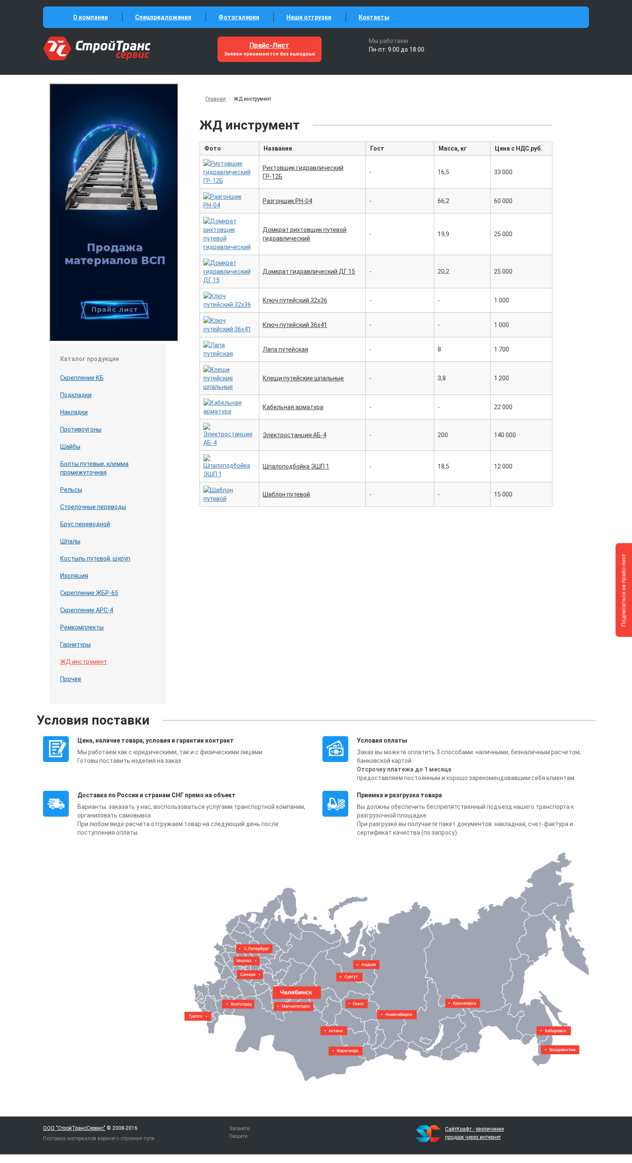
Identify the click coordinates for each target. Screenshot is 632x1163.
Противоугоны (80, 429)
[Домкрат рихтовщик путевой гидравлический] (229, 233)
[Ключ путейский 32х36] (229, 299)
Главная (216, 99)
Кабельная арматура (293, 407)
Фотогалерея (238, 17)
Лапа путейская (285, 349)
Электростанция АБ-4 (294, 435)
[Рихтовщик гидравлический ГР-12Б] (229, 171)
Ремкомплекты (82, 627)
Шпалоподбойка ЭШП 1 (296, 466)
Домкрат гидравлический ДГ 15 (309, 271)
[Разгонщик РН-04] (229, 200)
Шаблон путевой (286, 494)
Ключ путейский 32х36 (295, 300)
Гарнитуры (75, 644)
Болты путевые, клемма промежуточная (94, 468)
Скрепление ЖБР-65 (89, 592)
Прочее (70, 679)
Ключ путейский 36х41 (295, 324)
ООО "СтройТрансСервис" (74, 1128)
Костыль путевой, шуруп (95, 558)
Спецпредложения (163, 17)
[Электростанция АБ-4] (229, 434)
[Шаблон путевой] (229, 493)
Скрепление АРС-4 (86, 610)
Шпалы (70, 541)
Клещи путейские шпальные (303, 378)
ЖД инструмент (83, 661)
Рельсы (71, 489)
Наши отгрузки (308, 17)
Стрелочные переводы (93, 506)
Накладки (74, 412)
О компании (90, 17)
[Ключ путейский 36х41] (229, 324)
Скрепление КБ (82, 377)
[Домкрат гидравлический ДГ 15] (229, 270)
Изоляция (74, 575)
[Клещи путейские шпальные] (229, 377)
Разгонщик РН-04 (287, 200)
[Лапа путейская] (229, 348)
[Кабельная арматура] (229, 406)
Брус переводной (85, 524)
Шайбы (70, 446)
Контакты (374, 17)
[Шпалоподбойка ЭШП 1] (229, 465)
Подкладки (76, 395)
